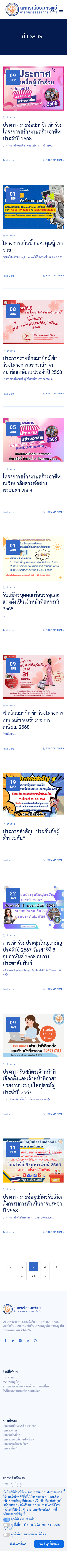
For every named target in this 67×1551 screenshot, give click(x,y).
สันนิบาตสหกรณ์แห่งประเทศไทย (21, 1391)
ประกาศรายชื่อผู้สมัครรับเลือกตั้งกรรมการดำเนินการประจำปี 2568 (33, 1203)
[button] (6, 1520)
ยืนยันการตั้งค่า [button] (18, 1544)
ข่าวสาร (10, 117)
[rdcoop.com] (31, 9)
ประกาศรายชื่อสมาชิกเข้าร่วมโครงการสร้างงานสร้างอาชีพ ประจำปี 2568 (33, 131)
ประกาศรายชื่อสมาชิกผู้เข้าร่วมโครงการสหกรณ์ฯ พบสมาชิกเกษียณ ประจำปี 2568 (32, 365)
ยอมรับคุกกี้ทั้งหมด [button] (49, 1544)
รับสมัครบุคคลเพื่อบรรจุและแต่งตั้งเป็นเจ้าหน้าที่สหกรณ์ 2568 (31, 601)
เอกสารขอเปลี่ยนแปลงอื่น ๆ (18, 1439)
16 (33, 1275)
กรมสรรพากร (11, 1377)
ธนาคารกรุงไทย (12, 1382)
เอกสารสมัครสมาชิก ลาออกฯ (19, 1426)
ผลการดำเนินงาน (13, 1483)
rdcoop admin (54, 160)
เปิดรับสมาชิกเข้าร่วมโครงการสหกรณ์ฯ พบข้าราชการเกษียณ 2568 (33, 720)
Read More (8, 160)
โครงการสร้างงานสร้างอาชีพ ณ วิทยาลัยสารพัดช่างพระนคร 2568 (32, 483)
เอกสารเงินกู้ (10, 1430)
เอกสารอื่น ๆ (10, 1448)
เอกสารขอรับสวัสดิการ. (16, 1444)
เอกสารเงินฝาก (11, 1435)
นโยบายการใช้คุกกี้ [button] (14, 1514)
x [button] (64, 1489)
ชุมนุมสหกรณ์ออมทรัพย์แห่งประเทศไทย (26, 1386)
